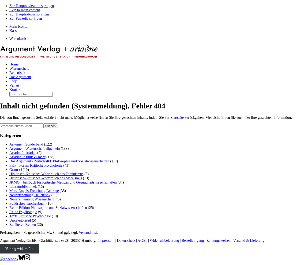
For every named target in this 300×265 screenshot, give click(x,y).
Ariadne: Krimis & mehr (27, 157)
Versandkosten (89, 232)
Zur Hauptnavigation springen (31, 6)
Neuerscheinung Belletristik (29, 195)
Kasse (13, 31)
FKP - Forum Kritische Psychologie (35, 165)
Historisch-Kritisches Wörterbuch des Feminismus (46, 174)
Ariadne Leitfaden (22, 153)
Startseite (177, 117)
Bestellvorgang (193, 240)
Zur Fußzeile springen (25, 18)
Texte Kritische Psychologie (30, 216)
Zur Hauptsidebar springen (29, 14)
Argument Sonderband (26, 144)
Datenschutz (126, 240)
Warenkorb (17, 39)
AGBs (142, 240)
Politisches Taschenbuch (27, 203)
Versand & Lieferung (248, 240)
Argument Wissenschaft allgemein (34, 148)
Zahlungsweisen (218, 240)
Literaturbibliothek (23, 186)
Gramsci (15, 170)
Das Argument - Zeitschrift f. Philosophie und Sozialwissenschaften (59, 161)
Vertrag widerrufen (19, 248)
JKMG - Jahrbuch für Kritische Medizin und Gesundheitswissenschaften (63, 182)
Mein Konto (18, 26)
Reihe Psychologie (23, 212)
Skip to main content (24, 10)
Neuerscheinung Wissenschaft (31, 199)
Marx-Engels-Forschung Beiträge (34, 191)
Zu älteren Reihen (22, 225)
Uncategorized (20, 220)
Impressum (106, 240)
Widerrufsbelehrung (164, 240)
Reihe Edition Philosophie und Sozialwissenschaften (48, 208)
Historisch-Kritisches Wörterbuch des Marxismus (45, 178)
